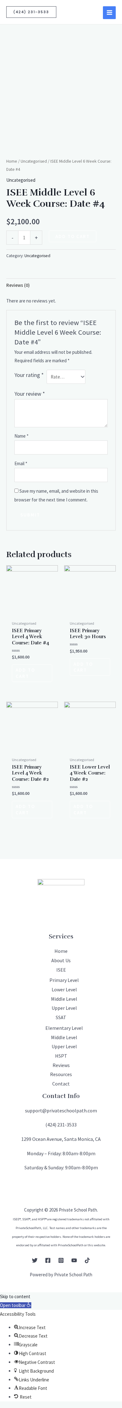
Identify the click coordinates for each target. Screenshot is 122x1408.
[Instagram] (61, 1260)
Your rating (29, 375)
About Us (61, 960)
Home (11, 161)
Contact (61, 1083)
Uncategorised (34, 161)
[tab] (61, 285)
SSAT (61, 1017)
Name (21, 436)
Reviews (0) (18, 285)
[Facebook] (48, 1260)
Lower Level (64, 989)
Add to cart (72, 236)
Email (20, 463)
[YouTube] (74, 1260)
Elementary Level (64, 1028)
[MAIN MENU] (109, 12)
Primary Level (64, 980)
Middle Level (64, 999)
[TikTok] (87, 1260)
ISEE (61, 970)
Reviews (61, 1065)
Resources (61, 1074)
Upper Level (64, 1008)
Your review (29, 393)
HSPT (61, 1056)
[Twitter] (35, 1260)
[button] (15, 1305)
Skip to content (15, 1296)
